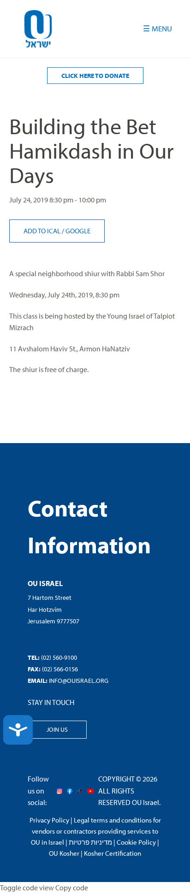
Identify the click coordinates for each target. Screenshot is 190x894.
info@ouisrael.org (78, 680)
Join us (57, 729)
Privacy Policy (49, 820)
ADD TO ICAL (43, 230)
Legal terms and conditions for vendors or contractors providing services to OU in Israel (96, 831)
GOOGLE (77, 230)
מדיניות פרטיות (90, 842)
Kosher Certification (112, 853)
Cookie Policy (136, 842)
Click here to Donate (95, 75)
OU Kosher (64, 853)
